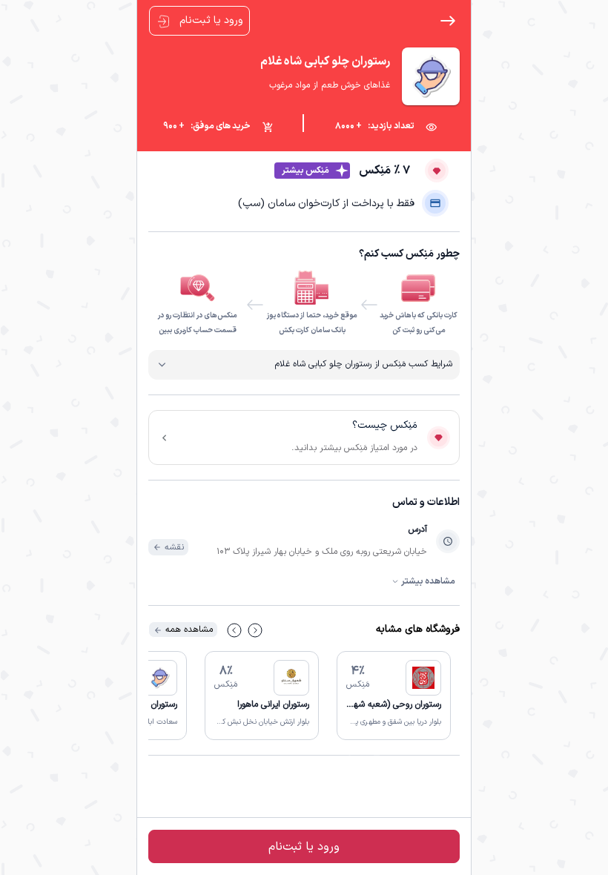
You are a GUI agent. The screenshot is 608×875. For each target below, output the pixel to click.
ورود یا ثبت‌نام (209, 20)
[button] (394, 695)
